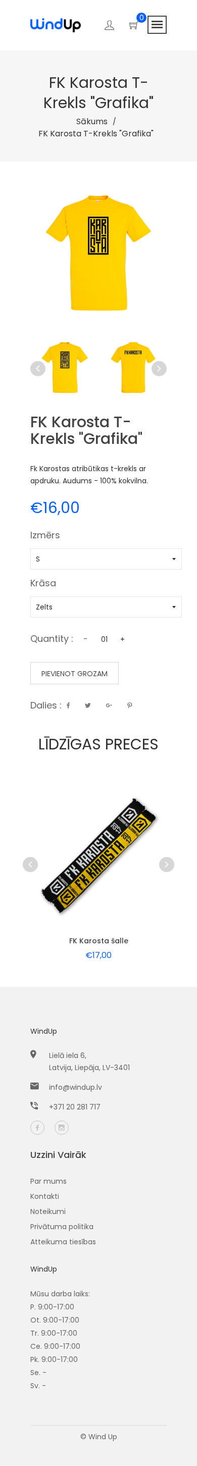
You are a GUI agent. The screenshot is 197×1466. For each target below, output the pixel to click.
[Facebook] (37, 1128)
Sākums (92, 121)
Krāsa (43, 584)
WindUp (43, 1031)
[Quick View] (79, 871)
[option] (65, 368)
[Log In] (109, 27)
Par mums (48, 1181)
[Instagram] (62, 1128)
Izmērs (45, 536)
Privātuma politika (61, 1227)
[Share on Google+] (109, 705)
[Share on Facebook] (68, 705)
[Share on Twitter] (88, 705)
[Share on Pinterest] (129, 705)
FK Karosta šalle (98, 941)
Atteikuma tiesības (63, 1242)
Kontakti (44, 1196)
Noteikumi (48, 1211)
